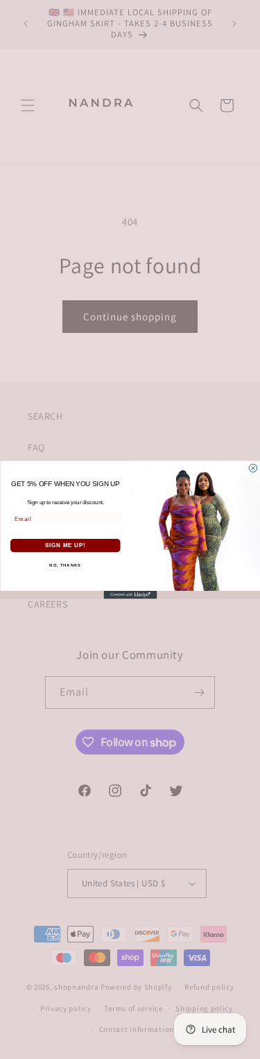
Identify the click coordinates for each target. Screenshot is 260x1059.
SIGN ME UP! (65, 545)
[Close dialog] (253, 468)
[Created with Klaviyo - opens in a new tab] (130, 594)
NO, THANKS (65, 565)
